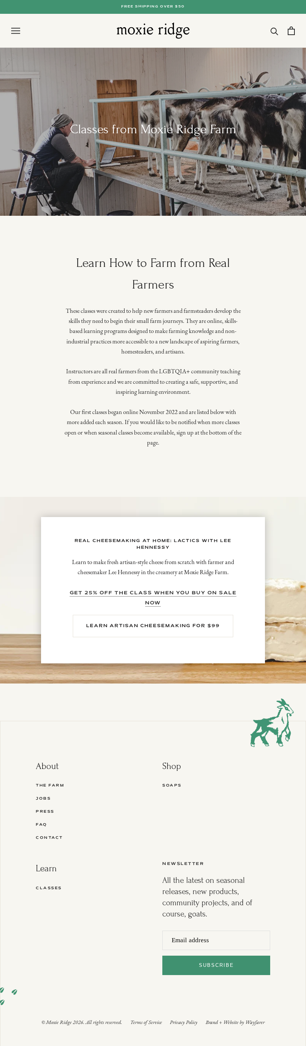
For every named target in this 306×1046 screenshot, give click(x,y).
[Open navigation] (15, 31)
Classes (49, 888)
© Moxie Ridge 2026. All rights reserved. (81, 1022)
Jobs (43, 798)
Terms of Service (146, 1022)
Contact (49, 838)
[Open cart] (291, 31)
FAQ (41, 824)
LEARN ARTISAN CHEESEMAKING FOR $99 (153, 626)
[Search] (274, 31)
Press (45, 811)
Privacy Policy (183, 1022)
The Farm (50, 785)
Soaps (172, 785)
